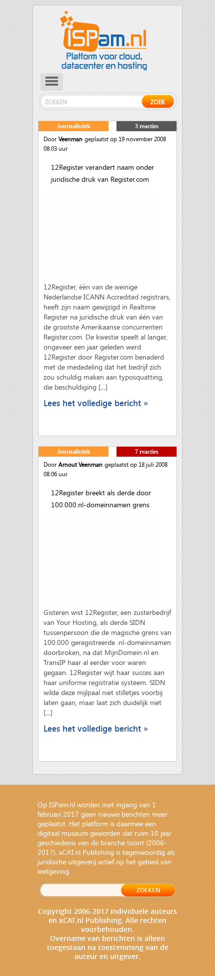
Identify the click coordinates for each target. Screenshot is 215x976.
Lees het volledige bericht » (96, 403)
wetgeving (53, 871)
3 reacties (146, 126)
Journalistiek (73, 126)
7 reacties (146, 451)
